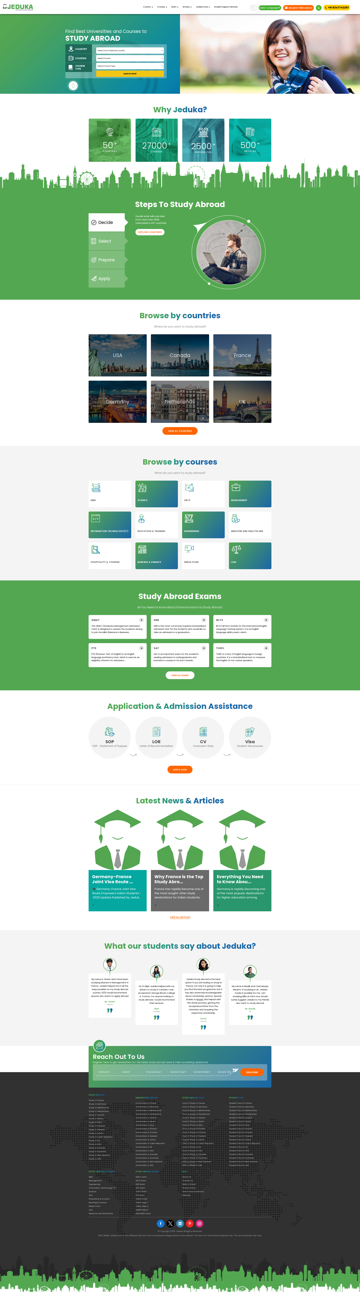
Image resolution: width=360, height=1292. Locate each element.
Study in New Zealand (99, 1155)
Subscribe (252, 1072)
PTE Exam (140, 1195)
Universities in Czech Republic (150, 1143)
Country (147, 7)
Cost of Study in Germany (194, 1107)
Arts (91, 1195)
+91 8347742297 (338, 7)
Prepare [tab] (106, 260)
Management (95, 1180)
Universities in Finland (146, 1132)
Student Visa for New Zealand (243, 1161)
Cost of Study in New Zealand (196, 1161)
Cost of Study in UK (191, 1147)
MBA (91, 1177)
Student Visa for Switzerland (243, 1114)
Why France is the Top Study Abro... (178, 879)
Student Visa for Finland (241, 1132)
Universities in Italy (145, 1125)
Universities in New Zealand (149, 1161)
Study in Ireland (96, 1115)
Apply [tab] (104, 279)
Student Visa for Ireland (240, 1118)
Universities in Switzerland (148, 1114)
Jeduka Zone (202, 7)
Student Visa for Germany (241, 1107)
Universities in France (146, 1103)
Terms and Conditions (193, 1191)
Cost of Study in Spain (193, 1121)
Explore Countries (150, 232)
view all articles (180, 917)
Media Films (94, 1206)
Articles (186, 7)
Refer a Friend (189, 1184)
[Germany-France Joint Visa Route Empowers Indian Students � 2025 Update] (93, 905)
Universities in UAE (144, 1165)
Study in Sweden (97, 1129)
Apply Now (180, 769)
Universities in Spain (146, 1121)
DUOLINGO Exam (143, 1213)
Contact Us (187, 1180)
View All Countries (180, 431)
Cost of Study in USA (192, 1150)
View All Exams (180, 675)
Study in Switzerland (99, 1111)
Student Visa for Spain (240, 1121)
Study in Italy (95, 1122)
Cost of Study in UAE (192, 1165)
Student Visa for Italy (239, 1125)
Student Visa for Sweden (241, 1136)
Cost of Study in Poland (193, 1129)
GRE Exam (140, 1184)
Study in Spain (96, 1118)
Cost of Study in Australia (194, 1158)
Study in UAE (95, 1159)
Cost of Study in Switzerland (196, 1114)
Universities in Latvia (146, 1139)
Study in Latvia (96, 1133)
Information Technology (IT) (102, 1188)
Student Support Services (226, 7)
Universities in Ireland (146, 1118)
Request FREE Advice (300, 7)
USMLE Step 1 (142, 1202)
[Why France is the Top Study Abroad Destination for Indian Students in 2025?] (155, 905)
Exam (173, 7)
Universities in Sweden (147, 1136)
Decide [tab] (105, 222)
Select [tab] (104, 241)
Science (92, 1191)
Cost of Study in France (193, 1103)
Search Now (130, 73)
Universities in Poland (146, 1129)
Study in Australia (97, 1151)
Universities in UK (144, 1147)
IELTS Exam (141, 1180)
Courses (161, 7)
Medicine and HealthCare (101, 1213)
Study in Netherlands (99, 1107)
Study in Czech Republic (101, 1137)
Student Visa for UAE (239, 1165)
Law (91, 1210)
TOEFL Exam (141, 1191)
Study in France (96, 1100)
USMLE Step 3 (142, 1210)
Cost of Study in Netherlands (196, 1110)
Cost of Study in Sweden (194, 1136)
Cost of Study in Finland (194, 1132)
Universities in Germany (147, 1107)
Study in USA (95, 1144)
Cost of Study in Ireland (193, 1118)
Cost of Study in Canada (194, 1154)
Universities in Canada (147, 1154)
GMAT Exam (141, 1177)
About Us (186, 1177)
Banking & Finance (98, 1202)
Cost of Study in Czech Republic (198, 1143)
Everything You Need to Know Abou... (240, 879)
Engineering (94, 1184)
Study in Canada (97, 1148)
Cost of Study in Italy (192, 1125)
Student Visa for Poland (240, 1129)
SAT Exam (140, 1188)
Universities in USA (145, 1150)
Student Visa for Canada (241, 1154)
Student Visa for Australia (241, 1158)
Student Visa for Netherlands (243, 1110)
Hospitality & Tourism (99, 1199)
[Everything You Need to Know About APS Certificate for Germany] (218, 905)
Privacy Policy (189, 1188)
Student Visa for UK (238, 1147)
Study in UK (94, 1140)
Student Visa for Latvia (240, 1139)
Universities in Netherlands (149, 1110)
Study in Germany (97, 1104)
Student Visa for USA (239, 1150)
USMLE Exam (141, 1199)
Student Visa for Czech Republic (245, 1143)
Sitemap (186, 1195)
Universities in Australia (147, 1158)
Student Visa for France (240, 1103)
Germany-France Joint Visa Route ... (112, 879)
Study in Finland (97, 1126)
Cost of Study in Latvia (193, 1139)
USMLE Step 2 (142, 1206)
